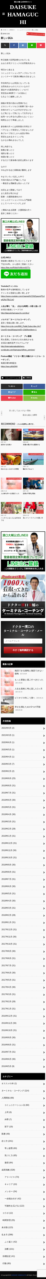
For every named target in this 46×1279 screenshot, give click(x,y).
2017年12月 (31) (9, 929)
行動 (7, 1263)
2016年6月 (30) (8, 1059)
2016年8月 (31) (8, 1045)
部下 (8, 1127)
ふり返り (10, 1242)
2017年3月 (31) (8, 994)
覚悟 (8, 1163)
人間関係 (28, 378)
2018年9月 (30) (8, 865)
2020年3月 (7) (8, 764)
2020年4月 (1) (8, 757)
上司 (7, 1112)
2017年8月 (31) (8, 958)
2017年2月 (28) (8, 1001)
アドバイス (11, 1177)
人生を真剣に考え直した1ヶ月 (28, 690)
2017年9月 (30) (8, 951)
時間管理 (9, 1220)
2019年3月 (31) (8, 821)
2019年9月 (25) (8, 778)
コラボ (8, 1213)
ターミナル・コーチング (15, 1091)
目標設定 (9, 1256)
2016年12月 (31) (9, 1016)
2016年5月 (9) (8, 1066)
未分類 (7, 1227)
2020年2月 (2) (8, 771)
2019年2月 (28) (8, 829)
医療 (6, 1134)
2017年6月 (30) (8, 973)
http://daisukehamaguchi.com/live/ (15, 313)
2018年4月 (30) (8, 901)
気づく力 (10, 1155)
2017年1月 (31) (8, 1009)
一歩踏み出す (12, 1199)
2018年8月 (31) (8, 872)
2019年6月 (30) (8, 800)
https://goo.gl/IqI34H (9, 366)
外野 (7, 1119)
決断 (8, 1249)
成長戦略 (8, 1170)
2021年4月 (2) (8, 728)
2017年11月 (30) (9, 937)
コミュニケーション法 (12, 378)
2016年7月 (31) (8, 1052)
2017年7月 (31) (8, 965)
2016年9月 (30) (8, 1037)
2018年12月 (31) (9, 843)
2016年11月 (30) (9, 1023)
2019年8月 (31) (8, 785)
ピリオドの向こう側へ (29, 698)
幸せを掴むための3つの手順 (27, 708)
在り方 (7, 1141)
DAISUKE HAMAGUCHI (23, 14)
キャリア (10, 1184)
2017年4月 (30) (8, 987)
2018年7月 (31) (8, 879)
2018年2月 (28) (8, 915)
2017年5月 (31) (8, 980)
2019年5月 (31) (8, 807)
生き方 (7, 1235)
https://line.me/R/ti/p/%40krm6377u (15, 267)
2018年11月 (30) (9, 850)
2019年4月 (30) (8, 814)
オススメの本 (9, 1083)
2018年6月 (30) (8, 886)
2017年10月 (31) (9, 944)
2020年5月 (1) (8, 749)
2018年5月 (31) (8, 893)
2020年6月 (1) (8, 742)
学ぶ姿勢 (10, 1148)
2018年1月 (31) (8, 922)
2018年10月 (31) (9, 857)
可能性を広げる (13, 1206)
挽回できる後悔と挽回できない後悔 (29, 672)
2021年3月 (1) (8, 735)
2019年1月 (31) (8, 836)
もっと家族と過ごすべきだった (29, 681)
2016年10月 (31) (9, 1030)
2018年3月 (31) (8, 908)
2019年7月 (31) (8, 793)
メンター (10, 1191)
